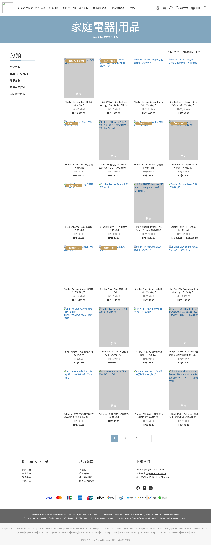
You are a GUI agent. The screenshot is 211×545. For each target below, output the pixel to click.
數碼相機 (53, 7)
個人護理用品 (118, 7)
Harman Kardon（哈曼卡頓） (31, 7)
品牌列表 (26, 481)
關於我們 (26, 469)
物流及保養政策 (86, 481)
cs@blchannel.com (156, 473)
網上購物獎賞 (85, 477)
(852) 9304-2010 (156, 469)
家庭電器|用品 (100, 7)
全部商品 (97, 37)
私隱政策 (83, 469)
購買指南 (26, 477)
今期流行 (134, 7)
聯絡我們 (26, 473)
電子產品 (83, 7)
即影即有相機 (69, 7)
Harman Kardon (19, 73)
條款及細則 (84, 473)
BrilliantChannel (160, 477)
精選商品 (15, 66)
